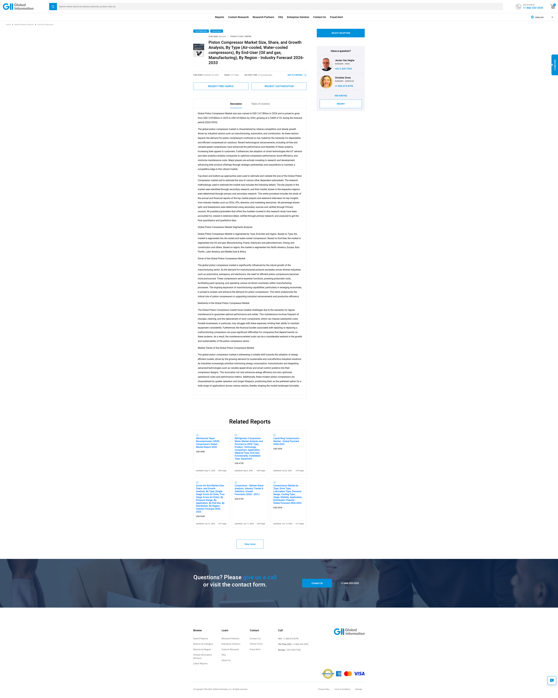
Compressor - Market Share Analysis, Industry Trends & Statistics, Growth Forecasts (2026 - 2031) (249, 490)
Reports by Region (202, 649)
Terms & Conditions (342, 689)
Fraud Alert (336, 17)
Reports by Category (203, 644)
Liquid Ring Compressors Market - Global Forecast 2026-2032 (286, 441)
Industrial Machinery (45, 25)
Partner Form (256, 644)
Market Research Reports (24, 25)
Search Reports (200, 638)
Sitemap (358, 689)
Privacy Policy (324, 689)
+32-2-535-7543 (343, 68)
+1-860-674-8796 (344, 86)
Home (8, 25)
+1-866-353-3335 (533, 7)
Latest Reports (200, 663)
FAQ (280, 17)
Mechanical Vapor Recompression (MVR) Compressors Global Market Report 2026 (208, 443)
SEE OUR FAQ (341, 95)
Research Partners (263, 17)
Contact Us (319, 17)
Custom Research (238, 17)
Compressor (216, 31)
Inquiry (341, 104)
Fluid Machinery (201, 31)
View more (250, 544)
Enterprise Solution (298, 17)
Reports (219, 17)
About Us (226, 660)
